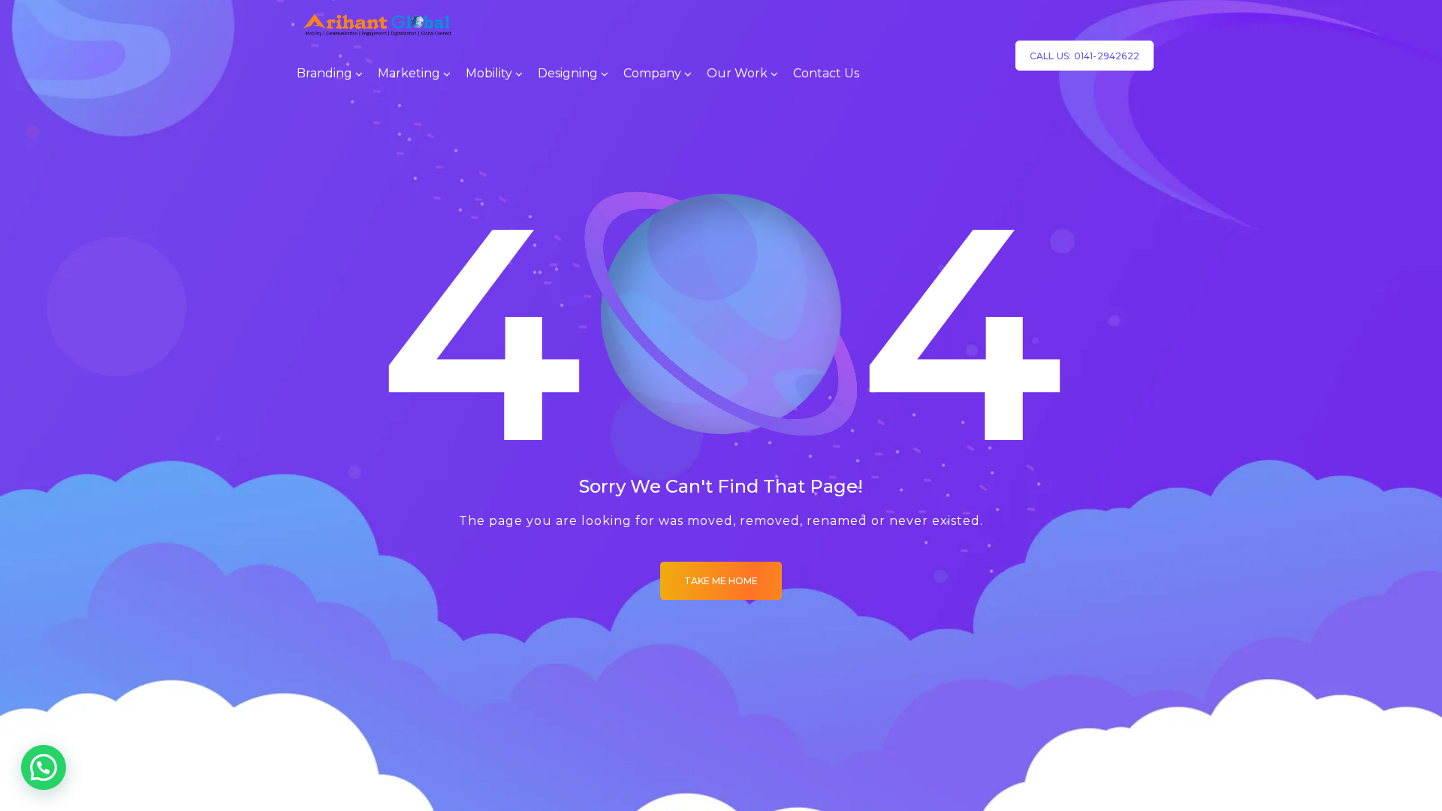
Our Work (737, 73)
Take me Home (721, 580)
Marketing (409, 73)
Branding (324, 73)
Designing (568, 73)
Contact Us (826, 73)
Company (652, 73)
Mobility (489, 73)
